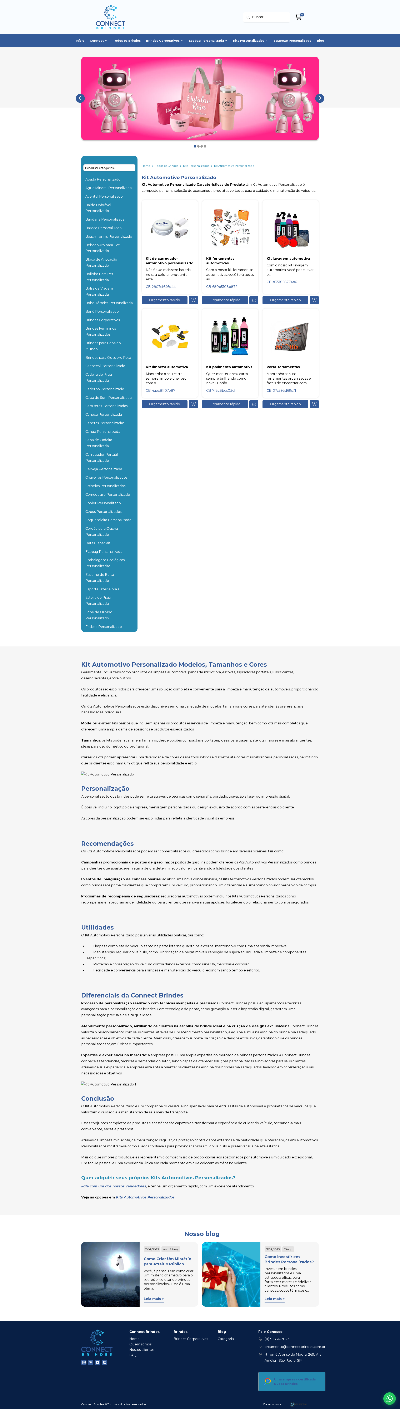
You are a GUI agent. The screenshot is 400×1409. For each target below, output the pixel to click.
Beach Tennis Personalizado (108, 236)
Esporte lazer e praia (102, 589)
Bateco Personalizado (103, 228)
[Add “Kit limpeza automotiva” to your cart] (193, 404)
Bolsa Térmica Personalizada (109, 303)
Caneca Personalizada (103, 415)
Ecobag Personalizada (103, 552)
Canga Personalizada (102, 432)
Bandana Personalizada (105, 219)
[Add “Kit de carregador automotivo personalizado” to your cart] (193, 300)
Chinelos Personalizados (105, 486)
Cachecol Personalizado (105, 366)
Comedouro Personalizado (107, 495)
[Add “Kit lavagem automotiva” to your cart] (314, 300)
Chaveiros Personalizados (106, 477)
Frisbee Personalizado (103, 627)
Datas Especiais (97, 543)
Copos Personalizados (103, 512)
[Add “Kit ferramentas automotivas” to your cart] (253, 300)
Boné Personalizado (102, 312)
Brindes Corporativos (102, 320)
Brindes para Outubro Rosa (108, 358)
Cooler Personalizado (103, 503)
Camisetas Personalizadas (106, 406)
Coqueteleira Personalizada (108, 520)
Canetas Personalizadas (104, 423)
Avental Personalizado (104, 196)
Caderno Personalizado (104, 389)
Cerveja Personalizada (103, 469)
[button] (165, 300)
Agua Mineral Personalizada (108, 188)
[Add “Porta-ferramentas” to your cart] (314, 404)
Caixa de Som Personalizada (108, 398)
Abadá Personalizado (102, 179)
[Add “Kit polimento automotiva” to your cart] (253, 404)
